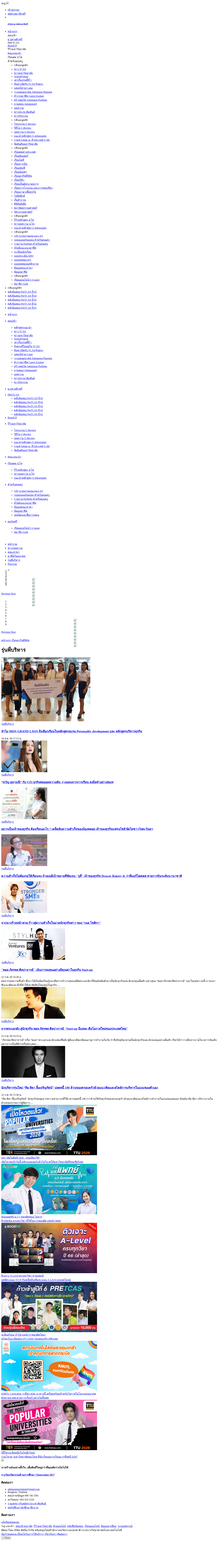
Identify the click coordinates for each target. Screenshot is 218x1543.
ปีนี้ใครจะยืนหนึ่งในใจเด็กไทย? (18, 1452)
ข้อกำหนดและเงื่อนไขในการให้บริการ (22, 1534)
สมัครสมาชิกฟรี (17, 13)
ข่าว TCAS (20, 69)
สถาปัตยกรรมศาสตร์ (25, 208)
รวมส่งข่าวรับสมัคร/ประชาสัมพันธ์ (27, 1503)
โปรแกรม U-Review (25, 124)
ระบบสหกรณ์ (125, 1526)
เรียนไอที (19, 160)
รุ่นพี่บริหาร (7, 724)
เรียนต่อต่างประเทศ (25, 152)
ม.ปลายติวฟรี (15, 39)
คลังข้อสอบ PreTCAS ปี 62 (22, 303)
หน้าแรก (12, 31)
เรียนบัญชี (19, 168)
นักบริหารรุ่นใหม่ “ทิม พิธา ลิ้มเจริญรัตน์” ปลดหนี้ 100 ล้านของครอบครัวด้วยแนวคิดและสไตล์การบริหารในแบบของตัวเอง (79, 1087)
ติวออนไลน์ (59, 1526)
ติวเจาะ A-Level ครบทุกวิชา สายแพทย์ (22, 1275)
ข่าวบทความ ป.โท (24, 224)
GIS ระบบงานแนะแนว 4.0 (28, 236)
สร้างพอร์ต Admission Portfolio (30, 100)
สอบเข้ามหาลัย (24, 1526)
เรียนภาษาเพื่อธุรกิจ (25, 192)
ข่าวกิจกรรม (21, 116)
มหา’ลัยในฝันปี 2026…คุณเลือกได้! (20, 1157)
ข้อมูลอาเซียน (108, 1526)
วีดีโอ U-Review (22, 128)
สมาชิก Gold (21, 283)
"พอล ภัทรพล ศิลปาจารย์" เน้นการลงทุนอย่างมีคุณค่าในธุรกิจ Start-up (47, 969)
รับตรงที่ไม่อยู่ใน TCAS (27, 346)
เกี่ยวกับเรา (51, 1534)
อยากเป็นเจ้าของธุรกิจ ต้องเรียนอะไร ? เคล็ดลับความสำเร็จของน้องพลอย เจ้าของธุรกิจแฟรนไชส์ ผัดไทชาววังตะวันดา (77, 829)
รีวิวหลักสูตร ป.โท (24, 220)
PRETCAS (13, 394)
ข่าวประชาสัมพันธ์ (24, 112)
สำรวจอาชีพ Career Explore (29, 96)
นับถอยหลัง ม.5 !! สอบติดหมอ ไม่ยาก (21, 1216)
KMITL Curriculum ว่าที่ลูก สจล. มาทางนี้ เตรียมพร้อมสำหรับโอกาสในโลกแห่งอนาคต (48, 1393)
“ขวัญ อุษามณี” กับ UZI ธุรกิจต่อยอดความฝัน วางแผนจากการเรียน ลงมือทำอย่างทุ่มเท (57, 782)
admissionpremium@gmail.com (24, 1489)
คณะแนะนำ (14, 53)
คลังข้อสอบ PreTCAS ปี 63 (22, 299)
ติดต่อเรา (62, 1534)
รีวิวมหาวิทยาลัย (43, 1526)
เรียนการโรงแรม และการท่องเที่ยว (33, 188)
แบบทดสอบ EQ (22, 259)
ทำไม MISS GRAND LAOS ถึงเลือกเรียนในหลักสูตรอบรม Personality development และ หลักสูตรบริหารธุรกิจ (71, 731)
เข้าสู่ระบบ (13, 9)
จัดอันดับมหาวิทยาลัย (26, 144)
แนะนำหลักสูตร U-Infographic (30, 136)
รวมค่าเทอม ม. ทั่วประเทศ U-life (32, 140)
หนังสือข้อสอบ (75, 1526)
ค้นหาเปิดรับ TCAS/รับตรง (28, 84)
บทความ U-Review (24, 132)
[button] (6, 593)
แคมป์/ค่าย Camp (23, 88)
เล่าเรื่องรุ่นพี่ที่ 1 (23, 80)
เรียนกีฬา (19, 180)
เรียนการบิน (20, 164)
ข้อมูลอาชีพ (20, 271)
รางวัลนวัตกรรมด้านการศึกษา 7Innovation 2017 (28, 1474)
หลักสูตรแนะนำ (23, 327)
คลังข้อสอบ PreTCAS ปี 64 (22, 295)
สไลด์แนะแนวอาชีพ (25, 248)
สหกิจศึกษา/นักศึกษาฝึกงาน (23, 1507)
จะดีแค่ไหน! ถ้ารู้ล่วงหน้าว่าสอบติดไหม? (23, 1334)
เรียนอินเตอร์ (21, 156)
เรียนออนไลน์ (92, 1526)
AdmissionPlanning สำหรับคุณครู (32, 240)
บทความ (19, 108)
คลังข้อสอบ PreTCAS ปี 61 (22, 307)
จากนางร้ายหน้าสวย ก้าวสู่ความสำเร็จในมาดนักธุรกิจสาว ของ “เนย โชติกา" (51, 922)
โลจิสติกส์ (19, 196)
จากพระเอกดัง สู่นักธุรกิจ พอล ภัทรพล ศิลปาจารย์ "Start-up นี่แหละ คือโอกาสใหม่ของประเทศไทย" (64, 1028)
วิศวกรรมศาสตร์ (23, 212)
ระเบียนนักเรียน (22, 252)
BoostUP (12, 45)
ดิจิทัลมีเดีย (20, 204)
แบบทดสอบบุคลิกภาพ (26, 263)
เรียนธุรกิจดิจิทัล (23, 176)
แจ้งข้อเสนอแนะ (10, 1522)
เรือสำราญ (20, 200)
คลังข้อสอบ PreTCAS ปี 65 (22, 291)
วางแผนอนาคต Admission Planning (33, 92)
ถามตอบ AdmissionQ (25, 104)
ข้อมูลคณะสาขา (23, 267)
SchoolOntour (21, 76)
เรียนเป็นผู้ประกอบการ (26, 184)
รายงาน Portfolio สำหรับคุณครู (31, 244)
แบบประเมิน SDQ (24, 256)
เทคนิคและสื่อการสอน (26, 515)
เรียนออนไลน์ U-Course (27, 279)
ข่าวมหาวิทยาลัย (23, 73)
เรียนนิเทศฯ (20, 172)
